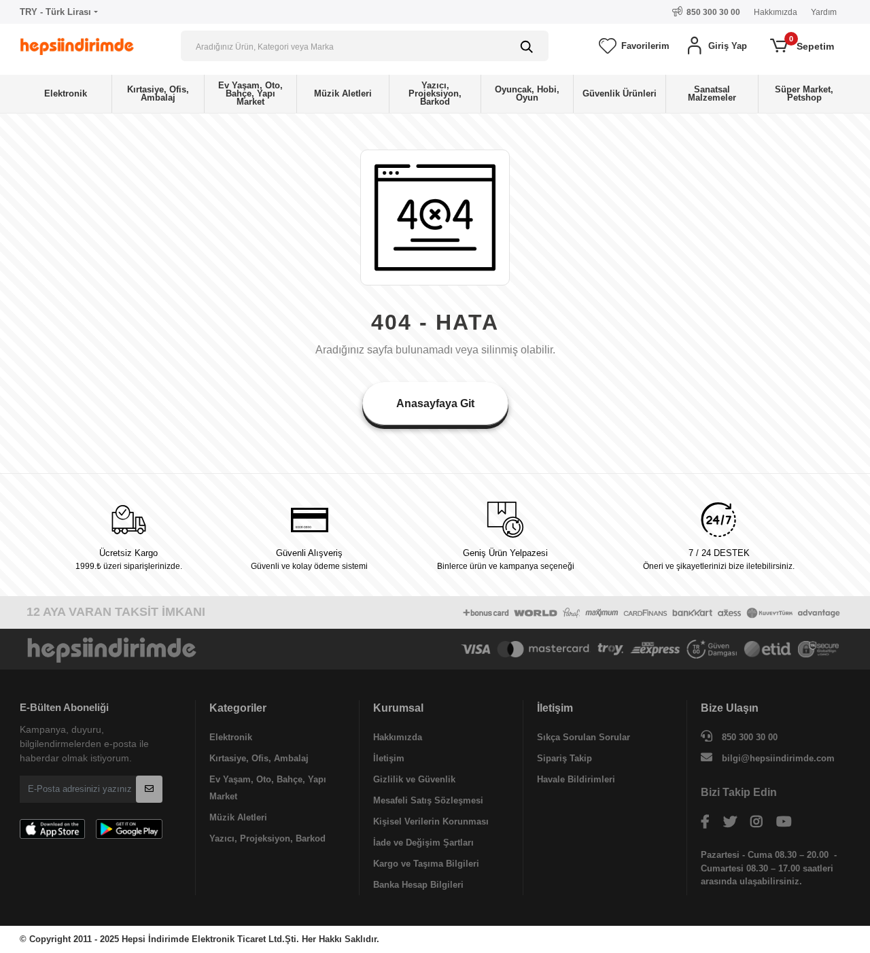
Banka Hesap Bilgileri (418, 885)
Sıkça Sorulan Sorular (583, 737)
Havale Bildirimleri (576, 779)
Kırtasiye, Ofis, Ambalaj (259, 758)
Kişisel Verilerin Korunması (431, 821)
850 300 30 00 (748, 737)
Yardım (824, 12)
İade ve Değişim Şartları (423, 842)
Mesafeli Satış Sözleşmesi (428, 800)
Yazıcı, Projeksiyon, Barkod (267, 838)
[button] (716, 46)
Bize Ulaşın (730, 708)
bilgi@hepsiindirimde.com (778, 758)
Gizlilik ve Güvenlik (414, 779)
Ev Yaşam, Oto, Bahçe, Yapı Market (267, 787)
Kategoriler (237, 708)
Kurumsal (398, 708)
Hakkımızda (775, 12)
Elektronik (230, 737)
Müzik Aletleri (238, 817)
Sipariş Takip (564, 758)
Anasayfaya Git (435, 403)
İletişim (388, 758)
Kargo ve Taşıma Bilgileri (426, 864)
